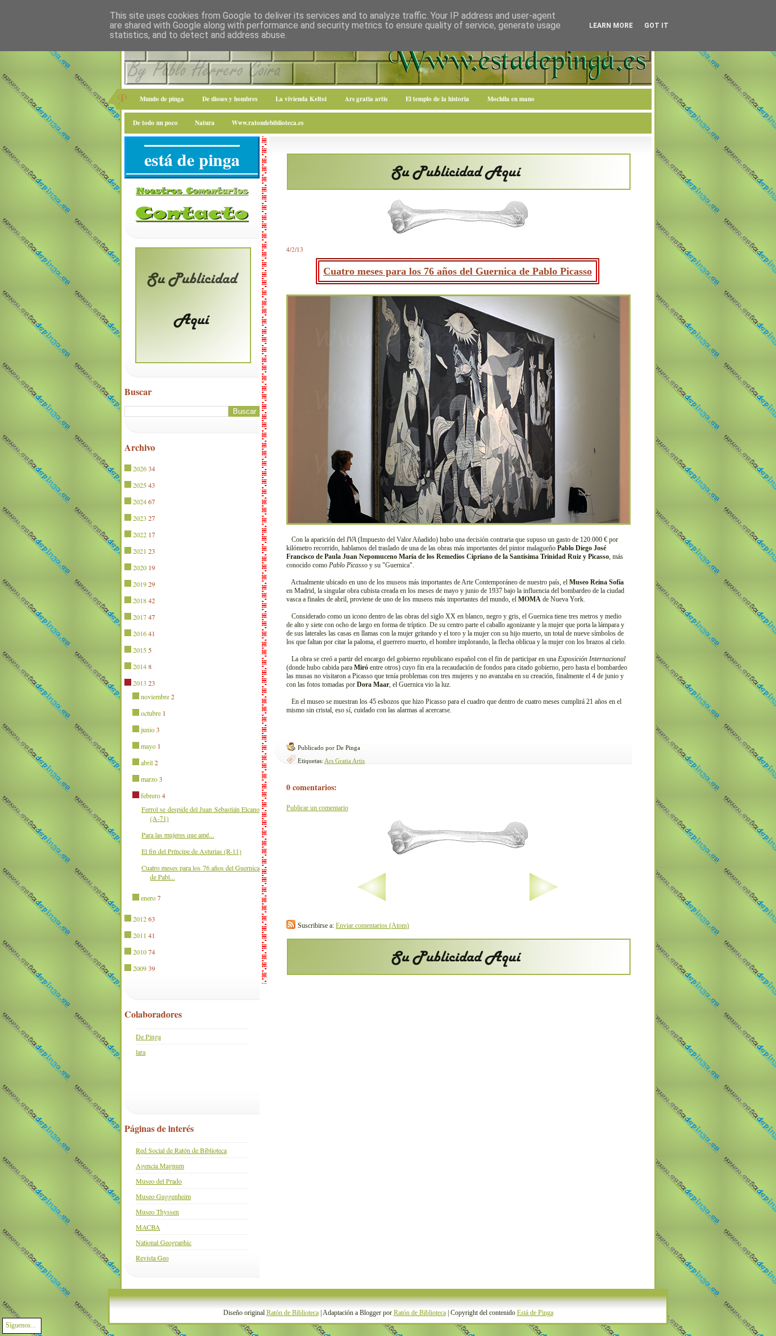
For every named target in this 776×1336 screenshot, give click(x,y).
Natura (205, 122)
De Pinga (148, 1036)
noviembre (155, 696)
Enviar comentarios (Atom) (372, 926)
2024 (140, 501)
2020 (140, 567)
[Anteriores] (579, 899)
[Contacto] (192, 220)
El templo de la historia (437, 98)
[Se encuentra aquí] (128, 683)
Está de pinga (192, 159)
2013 (140, 682)
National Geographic (163, 1242)
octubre (151, 712)
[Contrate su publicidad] (458, 186)
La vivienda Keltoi (301, 98)
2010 (140, 951)
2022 (140, 534)
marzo (149, 778)
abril (147, 762)
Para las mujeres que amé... (177, 834)
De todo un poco (155, 122)
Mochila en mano (511, 98)
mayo (148, 745)
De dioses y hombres (229, 98)
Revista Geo (152, 1257)
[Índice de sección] (336, 899)
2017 (140, 616)
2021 (140, 550)
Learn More (611, 26)
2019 (140, 583)
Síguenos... (21, 1325)
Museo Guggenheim (163, 1196)
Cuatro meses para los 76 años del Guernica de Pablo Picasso (457, 271)
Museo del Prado (159, 1180)
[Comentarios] (192, 193)
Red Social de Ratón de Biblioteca (181, 1150)
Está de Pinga (535, 1313)
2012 (140, 918)
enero (148, 897)
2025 (140, 484)
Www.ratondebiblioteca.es (267, 122)
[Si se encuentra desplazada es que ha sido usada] (128, 469)
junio (148, 729)
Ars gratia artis (366, 98)
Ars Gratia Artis (344, 760)
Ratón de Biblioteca (292, 1313)
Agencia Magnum (160, 1165)
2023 (140, 517)
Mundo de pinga (162, 98)
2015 (140, 649)
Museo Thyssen (157, 1211)
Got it (656, 26)
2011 (140, 935)
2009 (140, 968)
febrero (150, 795)
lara (140, 1051)
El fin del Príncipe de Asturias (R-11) (191, 851)
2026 (140, 468)
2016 (140, 633)
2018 (140, 600)
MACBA (148, 1226)
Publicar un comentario (317, 808)
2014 (140, 666)
